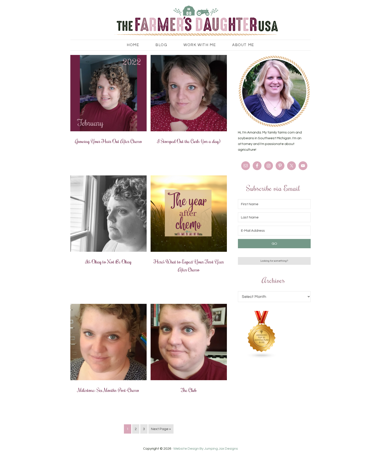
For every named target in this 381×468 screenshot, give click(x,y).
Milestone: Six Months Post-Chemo (108, 390)
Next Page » (161, 429)
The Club (189, 390)
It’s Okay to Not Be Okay (108, 261)
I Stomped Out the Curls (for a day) (188, 141)
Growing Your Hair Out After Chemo (108, 141)
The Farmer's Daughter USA (190, 21)
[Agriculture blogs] (262, 357)
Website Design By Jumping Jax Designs (205, 448)
